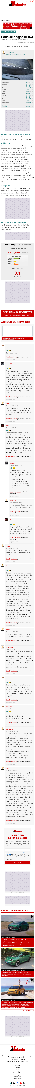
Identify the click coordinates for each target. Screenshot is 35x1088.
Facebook (17, 1083)
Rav (7, 566)
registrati (16, 253)
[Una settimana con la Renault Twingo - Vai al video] (17, 958)
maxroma (9, 346)
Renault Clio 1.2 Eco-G (8, 937)
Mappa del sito (17, 1078)
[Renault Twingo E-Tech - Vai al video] (17, 988)
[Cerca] (30, 1)
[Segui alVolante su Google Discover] (17, 26)
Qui (3, 945)
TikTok (11, 1083)
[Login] (33, 1)
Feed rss (24, 1083)
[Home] (17, 3)
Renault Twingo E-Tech (9, 1000)
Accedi (5, 339)
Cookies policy (17, 1071)
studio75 (9, 364)
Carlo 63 (8, 404)
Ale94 (8, 546)
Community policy (17, 1075)
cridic (8, 768)
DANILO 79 (9, 647)
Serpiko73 (13, 500)
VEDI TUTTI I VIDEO (28, 1011)
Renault (4, 47)
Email (7, 848)
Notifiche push (17, 1076)
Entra (9, 253)
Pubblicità (17, 1067)
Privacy (17, 1069)
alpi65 (8, 630)
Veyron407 (9, 729)
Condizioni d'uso (17, 1073)
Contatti (17, 1065)
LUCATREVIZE (11, 53)
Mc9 (7, 425)
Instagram (14, 1083)
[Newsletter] (27, 1)
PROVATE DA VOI (8, 32)
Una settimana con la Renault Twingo (13, 970)
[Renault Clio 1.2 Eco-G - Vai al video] (17, 925)
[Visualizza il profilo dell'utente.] (3, 52)
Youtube (21, 1083)
